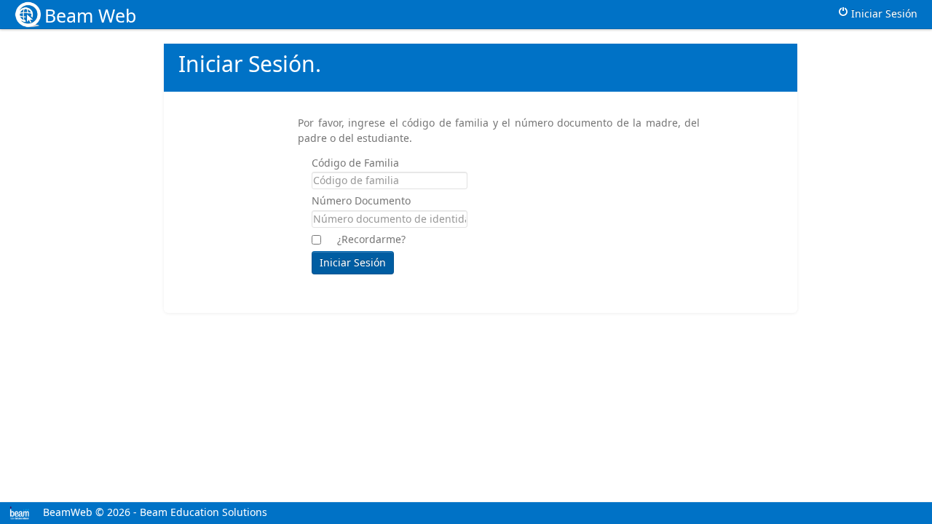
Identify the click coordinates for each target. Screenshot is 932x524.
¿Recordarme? (371, 239)
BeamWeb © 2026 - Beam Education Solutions (153, 512)
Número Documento (361, 200)
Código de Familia (355, 163)
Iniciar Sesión (882, 13)
